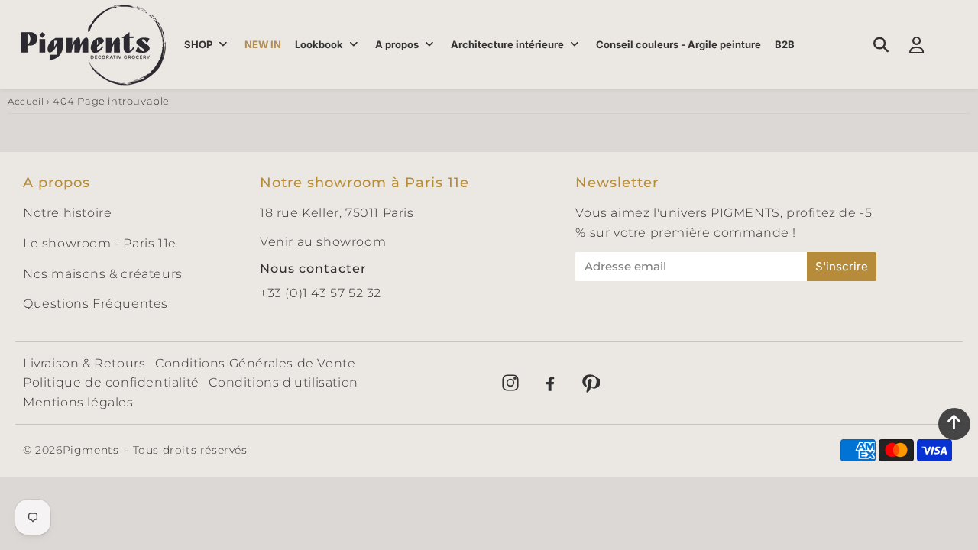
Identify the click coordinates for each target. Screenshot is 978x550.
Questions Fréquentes (95, 303)
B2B (785, 44)
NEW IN (262, 44)
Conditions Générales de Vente (255, 363)
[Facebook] (550, 382)
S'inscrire (841, 266)
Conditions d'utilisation (283, 382)
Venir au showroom (323, 242)
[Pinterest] (590, 382)
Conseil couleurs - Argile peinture (678, 44)
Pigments (91, 450)
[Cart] (952, 45)
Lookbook (319, 44)
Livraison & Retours (84, 363)
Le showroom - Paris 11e (99, 243)
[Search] (880, 45)
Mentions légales (78, 402)
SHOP (198, 44)
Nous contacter (313, 268)
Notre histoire (67, 212)
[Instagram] (510, 382)
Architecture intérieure (507, 44)
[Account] (916, 45)
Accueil (26, 101)
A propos (397, 44)
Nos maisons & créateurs (103, 274)
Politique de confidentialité (111, 382)
